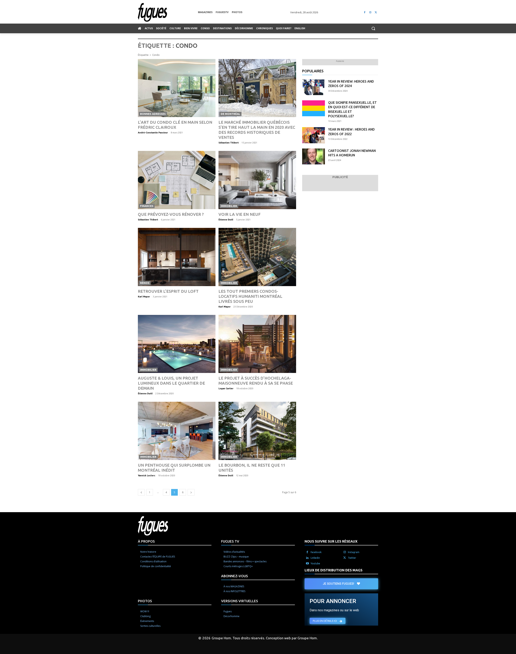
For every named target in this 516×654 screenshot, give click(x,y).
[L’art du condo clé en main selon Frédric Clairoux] (176, 88)
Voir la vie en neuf (239, 214)
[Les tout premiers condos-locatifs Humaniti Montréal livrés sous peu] (257, 257)
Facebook (316, 552)
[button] (373, 28)
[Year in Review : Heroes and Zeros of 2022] (313, 135)
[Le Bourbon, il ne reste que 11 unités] (257, 431)
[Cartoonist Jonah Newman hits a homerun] (313, 156)
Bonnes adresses (153, 113)
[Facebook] (364, 12)
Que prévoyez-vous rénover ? (171, 214)
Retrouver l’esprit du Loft (168, 291)
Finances (146, 206)
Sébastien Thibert (228, 142)
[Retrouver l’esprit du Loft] (176, 257)
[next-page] (191, 492)
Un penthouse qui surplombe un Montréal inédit (174, 467)
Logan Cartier (225, 388)
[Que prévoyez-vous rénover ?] (176, 180)
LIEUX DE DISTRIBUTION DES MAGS (333, 570)
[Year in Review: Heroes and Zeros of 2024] (313, 87)
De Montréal (230, 113)
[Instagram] (370, 12)
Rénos (144, 282)
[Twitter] (375, 12)
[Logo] (168, 12)
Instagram (353, 552)
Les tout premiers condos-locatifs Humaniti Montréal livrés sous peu (250, 296)
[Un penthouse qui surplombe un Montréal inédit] (176, 431)
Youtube (315, 563)
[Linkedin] (307, 558)
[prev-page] (141, 492)
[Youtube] (307, 563)
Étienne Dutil (225, 219)
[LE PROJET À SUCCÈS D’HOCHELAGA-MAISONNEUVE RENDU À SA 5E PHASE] (257, 344)
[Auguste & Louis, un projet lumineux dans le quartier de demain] (176, 344)
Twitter (352, 557)
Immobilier (229, 206)
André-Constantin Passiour (153, 132)
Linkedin (315, 557)
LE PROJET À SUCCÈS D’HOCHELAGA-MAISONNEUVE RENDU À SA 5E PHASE (255, 380)
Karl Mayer (144, 296)
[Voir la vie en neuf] (257, 180)
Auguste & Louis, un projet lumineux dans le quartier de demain (171, 383)
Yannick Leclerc (146, 475)
